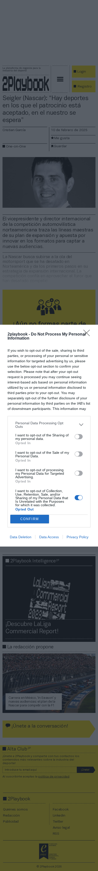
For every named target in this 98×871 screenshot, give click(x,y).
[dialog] (49, 436)
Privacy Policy (77, 537)
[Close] (88, 334)
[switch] (79, 436)
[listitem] (49, 424)
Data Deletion (20, 537)
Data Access (49, 537)
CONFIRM (29, 519)
